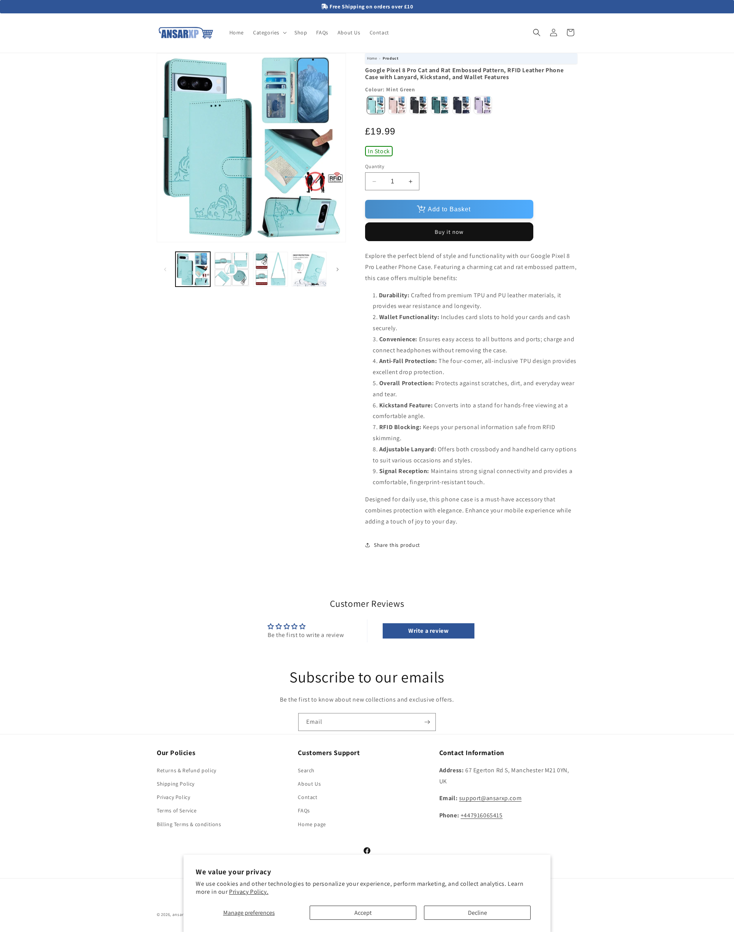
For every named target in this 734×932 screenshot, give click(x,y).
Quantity (374, 166)
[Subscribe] (427, 722)
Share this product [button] (397, 544)
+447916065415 (482, 815)
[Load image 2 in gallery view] (231, 269)
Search (306, 770)
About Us (309, 783)
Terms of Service (177, 810)
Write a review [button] (428, 631)
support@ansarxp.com (490, 798)
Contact (307, 796)
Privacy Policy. (248, 892)
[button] (269, 32)
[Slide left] (165, 269)
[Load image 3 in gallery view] (270, 269)
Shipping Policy (176, 783)
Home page (312, 823)
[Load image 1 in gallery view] (192, 269)
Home (372, 58)
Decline (477, 913)
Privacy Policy (173, 796)
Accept (363, 913)
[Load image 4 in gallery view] (309, 269)
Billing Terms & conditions (189, 823)
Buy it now (449, 231)
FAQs (304, 810)
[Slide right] (337, 269)
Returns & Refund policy (186, 770)
